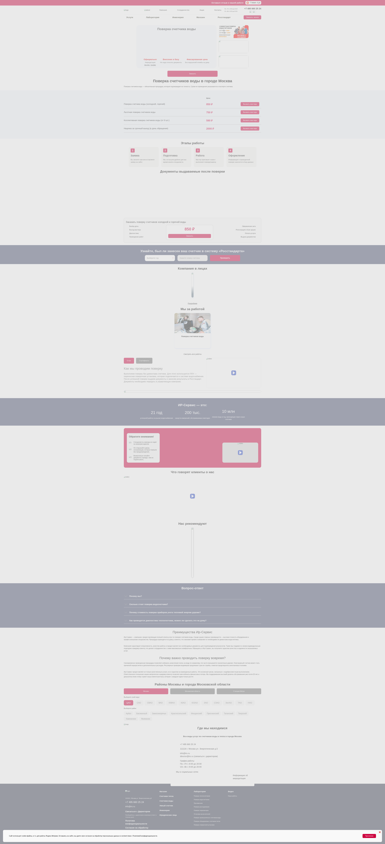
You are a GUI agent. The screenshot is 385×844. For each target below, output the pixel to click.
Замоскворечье (159, 713)
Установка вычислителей (202, 814)
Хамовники (131, 719)
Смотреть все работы (193, 354)
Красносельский (178, 713)
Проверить (225, 258)
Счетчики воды (166, 801)
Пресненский (213, 713)
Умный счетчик (166, 806)
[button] (233, 372)
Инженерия (178, 17)
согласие (88, 836)
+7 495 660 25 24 (252, 9)
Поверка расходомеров (201, 807)
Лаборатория (152, 17)
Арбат (128, 713)
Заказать (192, 74)
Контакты (217, 10)
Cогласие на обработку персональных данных (136, 829)
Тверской (242, 713)
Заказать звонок (252, 17)
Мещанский (196, 713)
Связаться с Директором (137, 811)
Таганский (228, 713)
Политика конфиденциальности (136, 822)
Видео (231, 792)
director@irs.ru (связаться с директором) (199, 756)
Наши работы (232, 796)
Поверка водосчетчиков (201, 799)
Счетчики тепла (166, 796)
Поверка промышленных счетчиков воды (207, 817)
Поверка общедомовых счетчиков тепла (207, 821)
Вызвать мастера (250, 104)
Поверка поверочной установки (204, 825)
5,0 (258, 3)
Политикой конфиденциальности (145, 836)
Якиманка (145, 719)
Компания (163, 10)
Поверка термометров (201, 810)
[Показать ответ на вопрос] (125, 596)
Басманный (141, 713)
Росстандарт (224, 17)
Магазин (201, 17)
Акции (202, 10)
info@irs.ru (185, 753)
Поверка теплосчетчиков (202, 796)
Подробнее (192, 304)
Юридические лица (168, 815)
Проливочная (198, 803)
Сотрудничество (183, 10)
